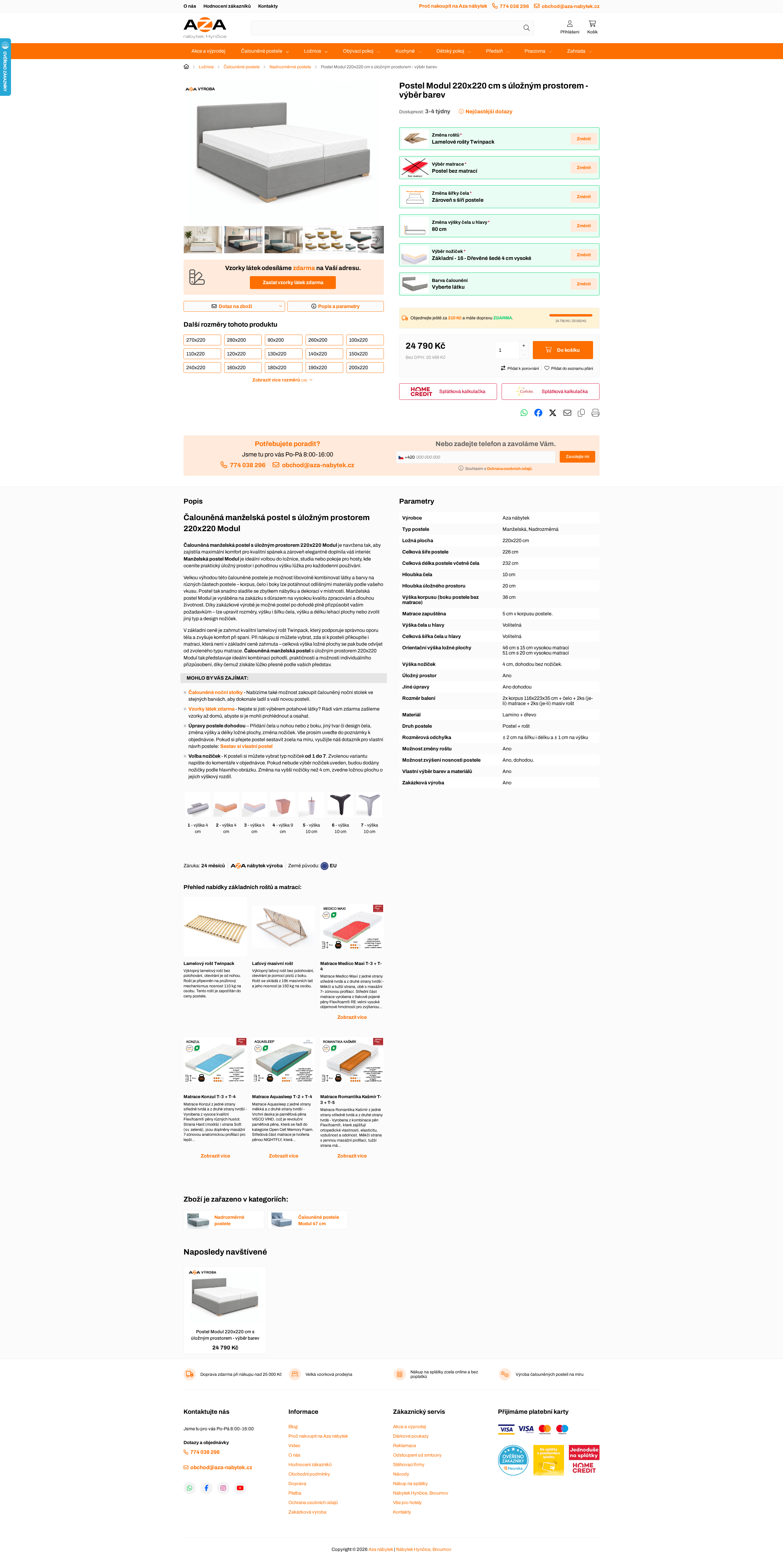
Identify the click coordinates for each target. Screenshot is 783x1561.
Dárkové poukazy (411, 1436)
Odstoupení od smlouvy (417, 1455)
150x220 (358, 353)
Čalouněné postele (261, 51)
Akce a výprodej (208, 51)
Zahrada (576, 51)
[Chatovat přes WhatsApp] (524, 413)
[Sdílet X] (553, 413)
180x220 (277, 367)
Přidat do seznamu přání (572, 368)
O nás (190, 6)
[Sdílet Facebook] (538, 413)
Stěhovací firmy (409, 1464)
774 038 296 (514, 6)
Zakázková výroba (307, 1512)
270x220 (195, 340)
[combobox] (392, 28)
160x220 (236, 367)
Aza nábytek (381, 1549)
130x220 (277, 353)
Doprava (297, 1483)
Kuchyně (405, 51)
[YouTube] (240, 1488)
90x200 (276, 340)
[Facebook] (206, 1488)
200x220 (358, 367)
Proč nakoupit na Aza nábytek (453, 6)
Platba (294, 1493)
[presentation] (377, 239)
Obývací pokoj (358, 51)
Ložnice (312, 51)
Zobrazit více (352, 1017)
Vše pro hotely (407, 1502)
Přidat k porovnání (523, 368)
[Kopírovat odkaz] (581, 413)
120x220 (236, 353)
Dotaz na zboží (235, 306)
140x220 (317, 353)
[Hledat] (526, 28)
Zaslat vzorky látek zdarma (293, 282)
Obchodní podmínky (309, 1474)
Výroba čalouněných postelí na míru (550, 1374)
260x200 (317, 340)
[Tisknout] (595, 413)
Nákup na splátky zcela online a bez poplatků (444, 1374)
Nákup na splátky (410, 1483)
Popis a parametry (339, 306)
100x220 (358, 340)
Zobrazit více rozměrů (279, 379)
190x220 (317, 367)
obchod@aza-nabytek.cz (570, 6)
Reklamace (404, 1445)
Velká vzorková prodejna (329, 1374)
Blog (293, 1426)
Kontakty (268, 6)
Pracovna (535, 51)
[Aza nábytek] (205, 28)
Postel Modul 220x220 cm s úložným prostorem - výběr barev (225, 1335)
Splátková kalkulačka (462, 391)
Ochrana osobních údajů (313, 1502)
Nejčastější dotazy (489, 111)
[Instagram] (223, 1488)
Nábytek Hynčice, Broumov (420, 1493)
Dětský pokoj (450, 51)
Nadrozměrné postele (290, 67)
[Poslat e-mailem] (567, 413)
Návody (401, 1474)
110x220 (195, 353)
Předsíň (494, 51)
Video (294, 1445)
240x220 (195, 367)
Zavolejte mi (577, 456)
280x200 (236, 340)
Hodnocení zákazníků (227, 6)
